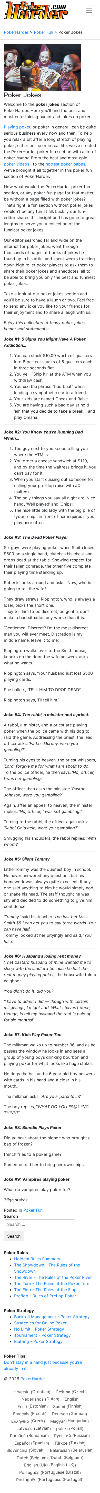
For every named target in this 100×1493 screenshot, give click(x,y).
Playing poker (17, 126)
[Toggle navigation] (89, 10)
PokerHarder (33, 1378)
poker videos (16, 164)
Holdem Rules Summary (37, 1258)
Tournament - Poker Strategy (42, 1335)
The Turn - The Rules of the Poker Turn (51, 1283)
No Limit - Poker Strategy (39, 1329)
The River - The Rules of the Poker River (53, 1277)
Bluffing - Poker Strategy (38, 1341)
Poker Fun (33, 1210)
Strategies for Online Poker (40, 1322)
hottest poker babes (65, 164)
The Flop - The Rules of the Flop (45, 1289)
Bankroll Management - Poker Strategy (52, 1316)
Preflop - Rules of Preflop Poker (45, 1295)
